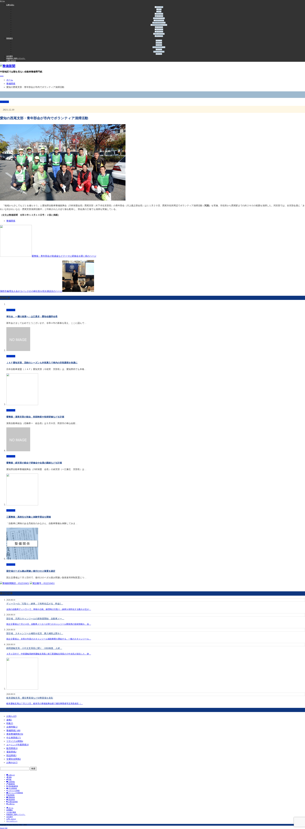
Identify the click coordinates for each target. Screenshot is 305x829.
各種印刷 (159, 45)
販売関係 (159, 27)
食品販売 (159, 54)
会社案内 (9, 56)
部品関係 (159, 31)
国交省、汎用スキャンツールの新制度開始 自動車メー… (35, 618)
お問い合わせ (11, 60)
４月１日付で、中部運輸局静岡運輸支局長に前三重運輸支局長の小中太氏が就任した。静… (48, 654)
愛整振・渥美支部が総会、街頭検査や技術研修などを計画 (35, 417)
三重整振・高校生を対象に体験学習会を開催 (28, 517)
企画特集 (159, 14)
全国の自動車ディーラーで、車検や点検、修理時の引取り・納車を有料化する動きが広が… (48, 609)
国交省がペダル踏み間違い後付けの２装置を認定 (30, 571)
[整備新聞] (7, 66)
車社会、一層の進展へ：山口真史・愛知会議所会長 (32, 316)
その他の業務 (11, 812)
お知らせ (159, 7)
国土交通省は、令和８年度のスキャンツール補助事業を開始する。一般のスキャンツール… (48, 639)
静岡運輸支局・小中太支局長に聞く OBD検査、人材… (34, 648)
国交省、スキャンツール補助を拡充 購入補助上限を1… (34, 633)
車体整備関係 (160, 18)
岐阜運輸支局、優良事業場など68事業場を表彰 (29, 698)
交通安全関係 (160, 34)
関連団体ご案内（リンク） (15, 58)
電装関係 (159, 29)
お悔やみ (159, 36)
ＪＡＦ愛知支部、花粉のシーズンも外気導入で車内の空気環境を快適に (42, 362)
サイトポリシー (11, 821)
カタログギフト (158, 52)
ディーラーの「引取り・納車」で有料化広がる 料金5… (34, 603)
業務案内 (9, 38)
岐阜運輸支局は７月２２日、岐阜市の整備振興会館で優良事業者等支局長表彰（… (44, 703)
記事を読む (10, 5)
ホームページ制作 (158, 47)
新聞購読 (159, 40)
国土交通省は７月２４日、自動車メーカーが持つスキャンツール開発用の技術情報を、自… (48, 624)
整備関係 (159, 16)
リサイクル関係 (160, 23)
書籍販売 (159, 49)
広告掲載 (159, 43)
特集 (159, 11)
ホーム (10, 808)
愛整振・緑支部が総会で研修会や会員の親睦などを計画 (34, 463)
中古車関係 (160, 20)
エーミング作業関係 (159, 25)
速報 (160, 9)
